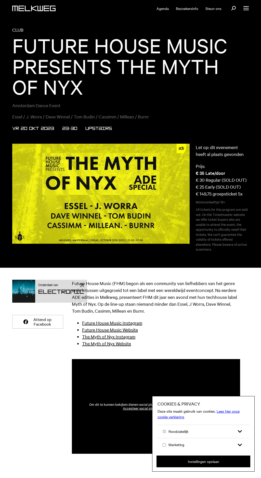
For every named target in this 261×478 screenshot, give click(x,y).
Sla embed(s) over (213, 346)
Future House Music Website (110, 330)
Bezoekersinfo (187, 8)
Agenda (162, 8)
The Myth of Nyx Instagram (108, 336)
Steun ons (213, 8)
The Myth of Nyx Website (106, 343)
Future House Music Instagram (112, 323)
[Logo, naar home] (34, 8)
